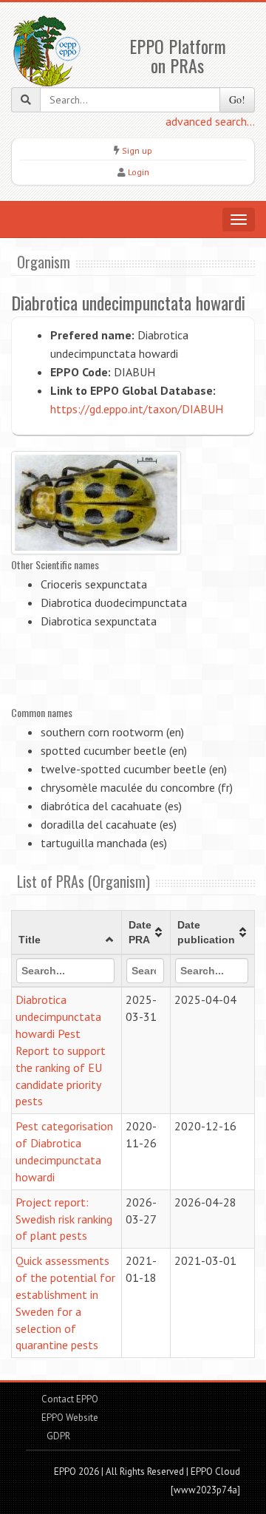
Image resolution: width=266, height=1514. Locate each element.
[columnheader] (67, 933)
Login (138, 171)
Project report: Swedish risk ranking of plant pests (64, 1219)
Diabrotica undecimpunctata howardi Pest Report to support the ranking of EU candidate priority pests (61, 1050)
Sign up (137, 150)
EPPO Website (69, 1417)
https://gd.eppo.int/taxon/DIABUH (136, 408)
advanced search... (210, 121)
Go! (237, 99)
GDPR (57, 1436)
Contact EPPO (69, 1399)
